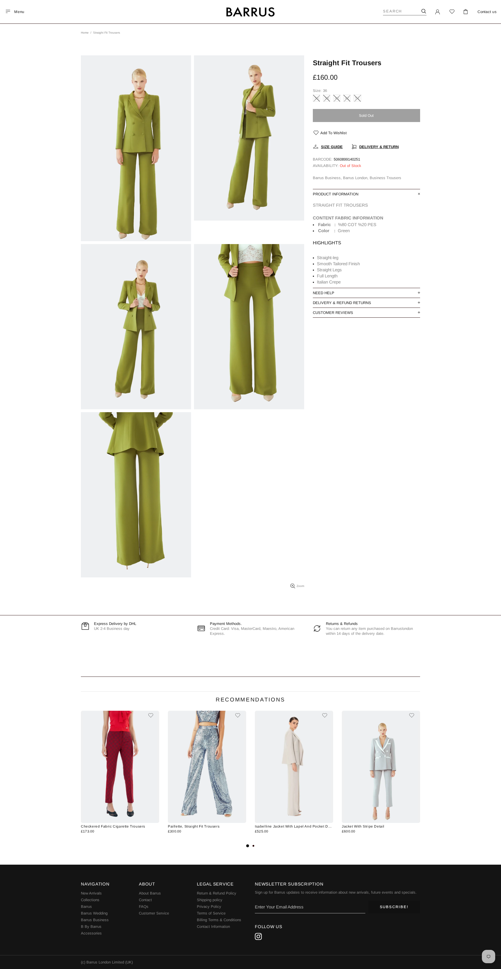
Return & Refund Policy (216, 893)
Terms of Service (211, 913)
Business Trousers (385, 178)
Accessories (91, 933)
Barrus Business (95, 920)
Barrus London (250, 12)
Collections (90, 900)
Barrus (86, 906)
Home (85, 32)
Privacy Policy (209, 906)
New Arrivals (91, 893)
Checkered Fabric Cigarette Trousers (113, 826)
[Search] (423, 11)
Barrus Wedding (94, 913)
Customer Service (154, 913)
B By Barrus (91, 926)
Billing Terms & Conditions (219, 920)
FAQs (143, 906)
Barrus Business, (327, 178)
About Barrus (150, 893)
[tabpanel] (120, 776)
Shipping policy (209, 900)
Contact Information (213, 926)
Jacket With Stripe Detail (363, 826)
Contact (145, 900)
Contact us (487, 12)
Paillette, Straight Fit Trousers (193, 826)
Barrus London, (356, 178)
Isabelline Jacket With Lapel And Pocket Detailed (294, 826)
